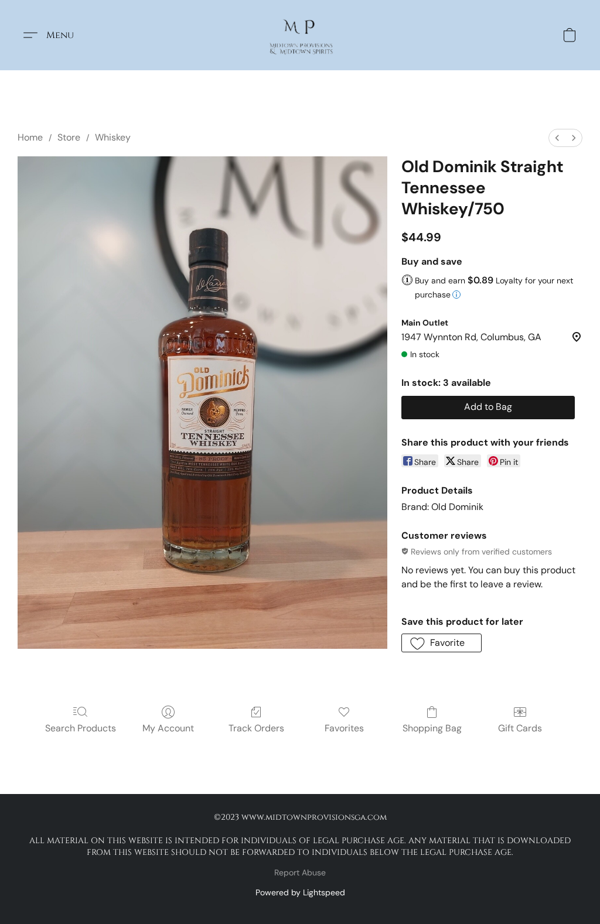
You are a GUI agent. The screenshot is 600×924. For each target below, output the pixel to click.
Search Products (80, 728)
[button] (300, 35)
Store (68, 137)
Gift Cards (520, 728)
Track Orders (256, 728)
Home (30, 137)
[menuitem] (557, 137)
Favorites (344, 728)
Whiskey (113, 137)
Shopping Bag (432, 728)
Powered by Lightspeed (300, 892)
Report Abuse (300, 872)
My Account (168, 728)
